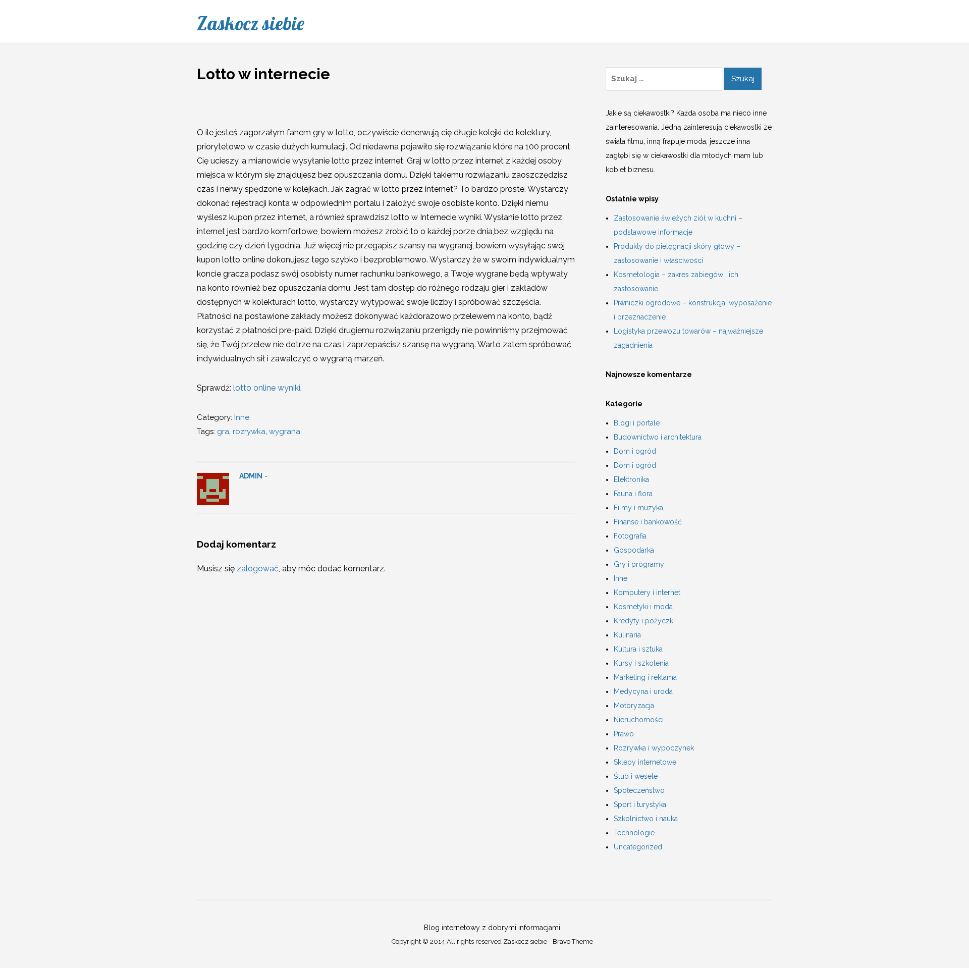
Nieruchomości (639, 720)
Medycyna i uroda (643, 691)
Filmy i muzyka (638, 508)
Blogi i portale (637, 423)
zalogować (258, 568)
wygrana (284, 431)
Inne (241, 417)
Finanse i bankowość (648, 522)
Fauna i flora (633, 494)
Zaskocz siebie (250, 23)
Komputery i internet (647, 592)
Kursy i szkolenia (641, 663)
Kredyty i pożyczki (644, 621)
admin (250, 476)
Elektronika (631, 479)
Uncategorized (638, 847)
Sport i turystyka (640, 804)
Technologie (634, 833)
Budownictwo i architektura (658, 437)
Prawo (624, 734)
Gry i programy (639, 564)
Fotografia (630, 536)
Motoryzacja (634, 706)
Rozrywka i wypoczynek (654, 748)
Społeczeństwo (639, 790)
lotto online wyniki (266, 388)
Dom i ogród (635, 451)
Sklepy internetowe (645, 762)
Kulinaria (627, 635)
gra (223, 431)
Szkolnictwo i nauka (646, 819)
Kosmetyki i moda (643, 607)
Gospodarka (634, 550)
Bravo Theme (573, 941)
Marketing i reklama (645, 677)
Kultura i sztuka (638, 649)
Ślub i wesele (636, 776)
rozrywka (249, 431)
